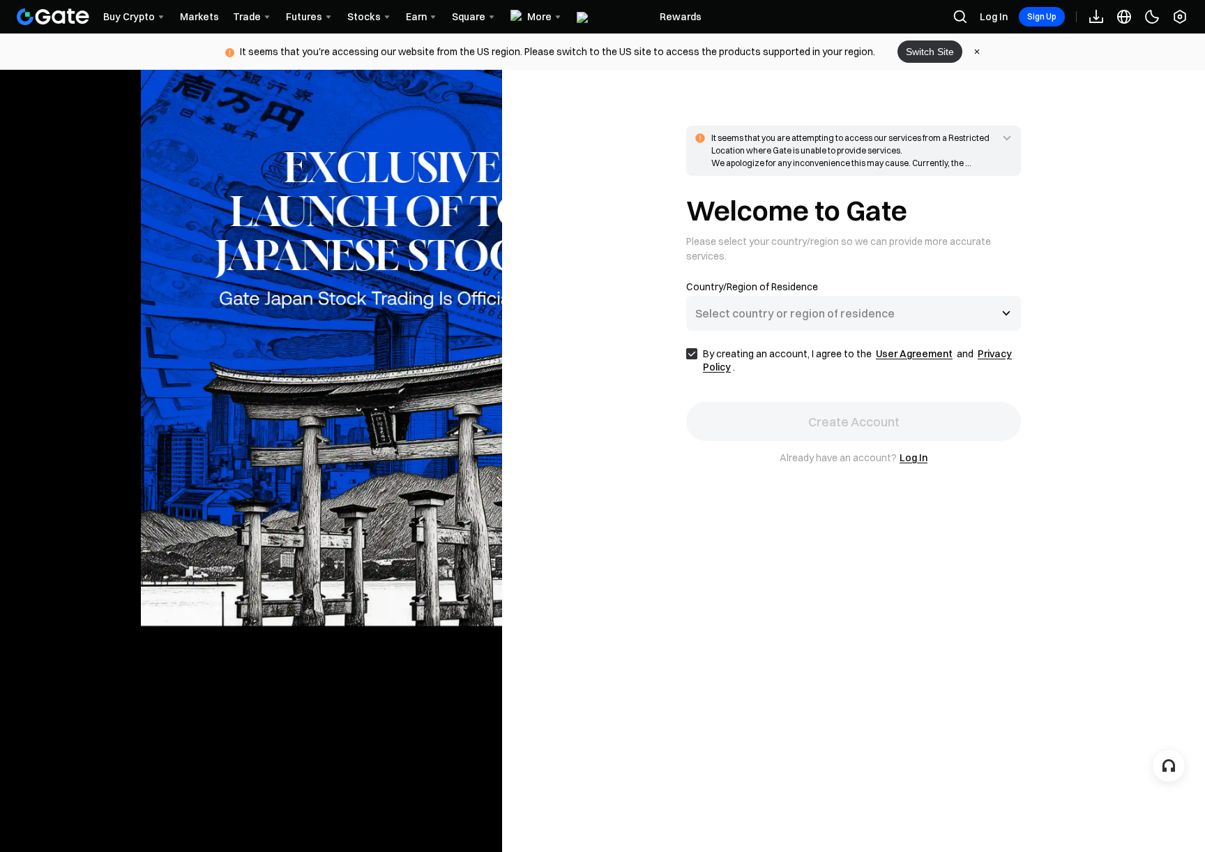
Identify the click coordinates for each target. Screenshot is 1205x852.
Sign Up (1041, 16)
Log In (994, 16)
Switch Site (930, 51)
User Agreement (914, 353)
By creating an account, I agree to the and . (857, 360)
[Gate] (53, 16)
